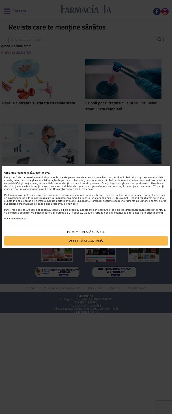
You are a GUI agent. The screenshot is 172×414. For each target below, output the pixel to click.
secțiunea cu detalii (140, 186)
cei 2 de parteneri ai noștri (27, 177)
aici (26, 218)
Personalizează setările (86, 231)
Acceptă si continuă (86, 241)
